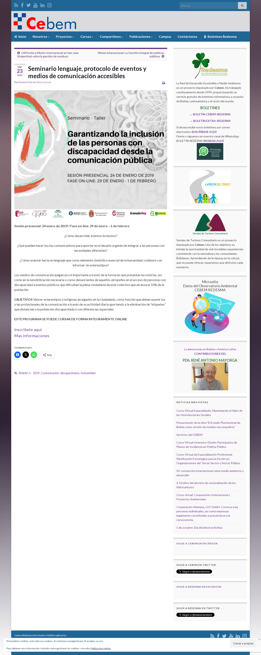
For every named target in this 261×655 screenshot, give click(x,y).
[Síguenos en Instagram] (49, 4)
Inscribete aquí (28, 329)
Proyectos (64, 36)
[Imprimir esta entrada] (163, 83)
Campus (165, 36)
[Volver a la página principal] (130, 21)
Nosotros (40, 36)
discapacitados (70, 373)
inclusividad (88, 373)
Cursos (86, 36)
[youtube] (35, 4)
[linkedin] (42, 4)
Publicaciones (140, 36)
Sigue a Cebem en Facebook (197, 543)
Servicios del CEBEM (189, 434)
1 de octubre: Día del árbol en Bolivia (199, 527)
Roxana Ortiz (26, 82)
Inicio (22, 36)
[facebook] (22, 4)
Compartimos (111, 36)
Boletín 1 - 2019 (29, 373)
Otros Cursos (43, 82)
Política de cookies (101, 648)
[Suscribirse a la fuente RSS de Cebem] (16, 4)
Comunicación (50, 373)
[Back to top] (252, 631)
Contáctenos (187, 36)
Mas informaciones (31, 335)
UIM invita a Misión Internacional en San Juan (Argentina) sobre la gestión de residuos (48, 54)
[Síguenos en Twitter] (28, 4)
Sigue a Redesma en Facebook (198, 586)
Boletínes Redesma (222, 36)
